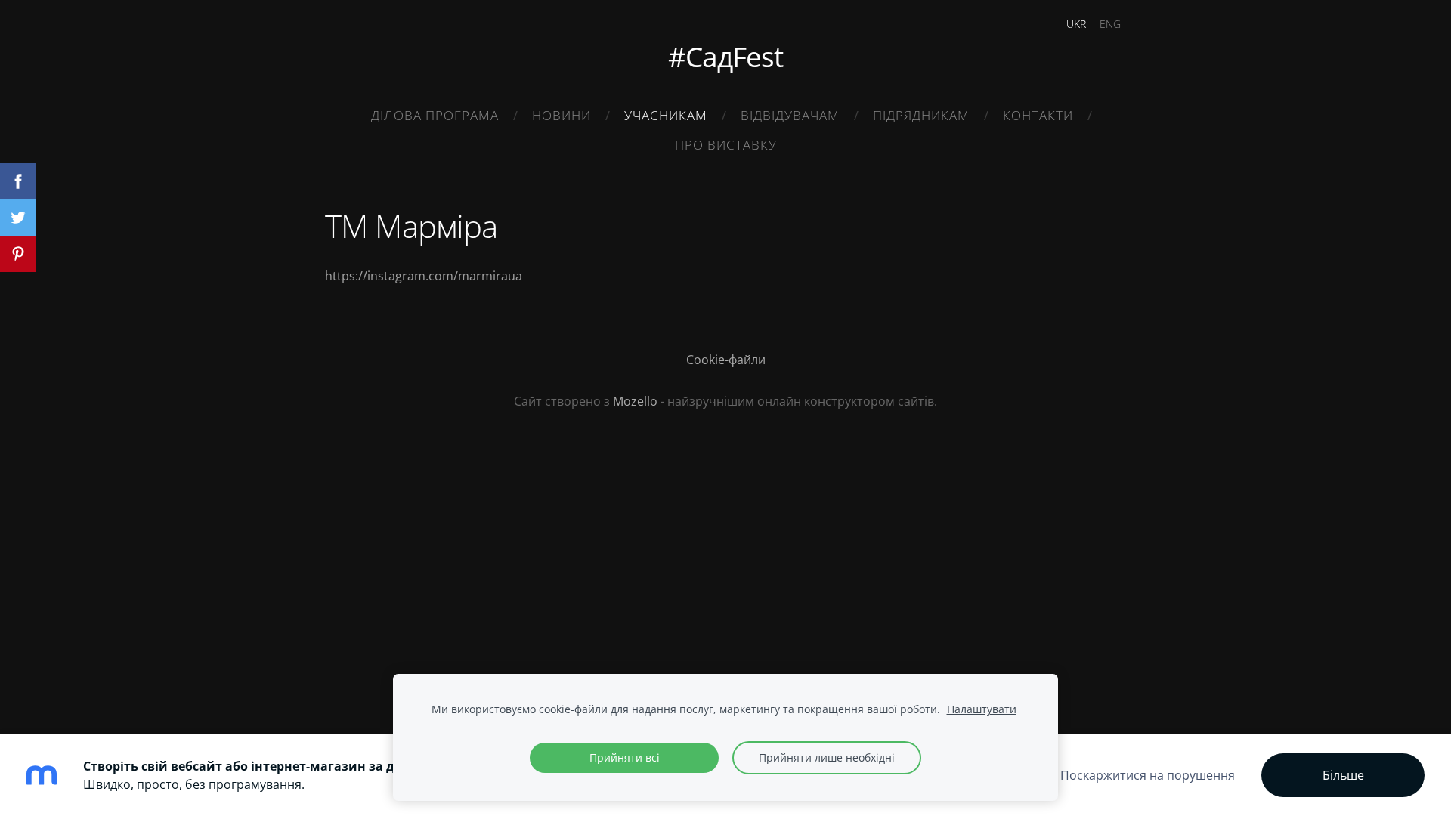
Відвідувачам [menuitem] (790, 115)
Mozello (635, 401)
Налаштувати (981, 709)
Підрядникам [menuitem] (921, 115)
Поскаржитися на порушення (1147, 775)
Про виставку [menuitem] (726, 144)
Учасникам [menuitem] (665, 115)
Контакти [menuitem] (1038, 115)
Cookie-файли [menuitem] (726, 359)
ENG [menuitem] (1110, 24)
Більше (1343, 775)
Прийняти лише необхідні (827, 757)
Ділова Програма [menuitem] (435, 115)
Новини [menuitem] (561, 115)
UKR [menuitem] (1076, 24)
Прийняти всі (624, 757)
